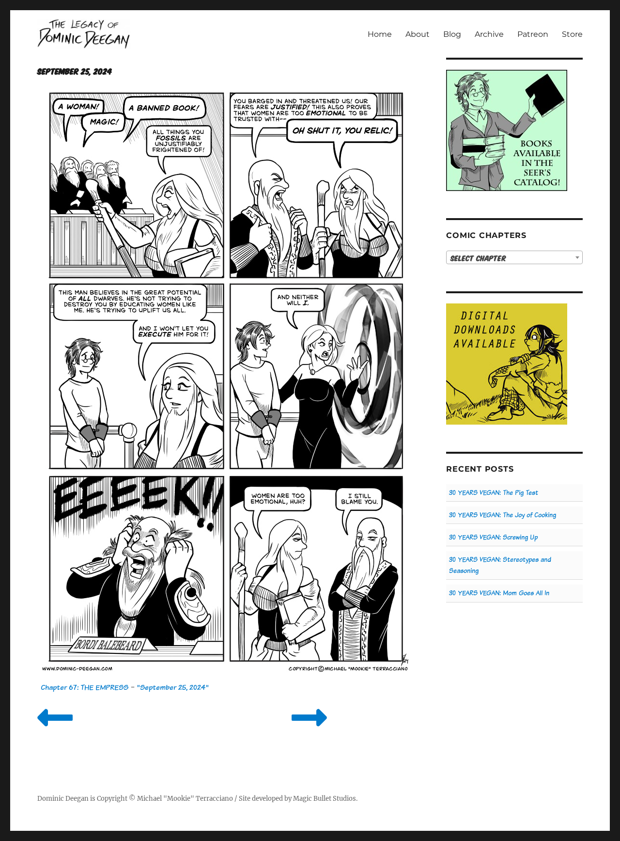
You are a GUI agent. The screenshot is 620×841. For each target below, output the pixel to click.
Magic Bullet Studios (324, 798)
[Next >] (309, 729)
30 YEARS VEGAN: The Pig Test (493, 492)
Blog (452, 34)
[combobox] (514, 257)
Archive (489, 34)
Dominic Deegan (63, 798)
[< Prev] (55, 729)
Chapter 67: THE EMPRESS (84, 687)
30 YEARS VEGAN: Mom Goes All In (499, 593)
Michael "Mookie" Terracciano (185, 798)
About (417, 34)
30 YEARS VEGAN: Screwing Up (493, 537)
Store (572, 34)
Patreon (532, 34)
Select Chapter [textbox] (478, 258)
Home (380, 34)
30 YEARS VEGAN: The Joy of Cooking (502, 515)
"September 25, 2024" (173, 687)
